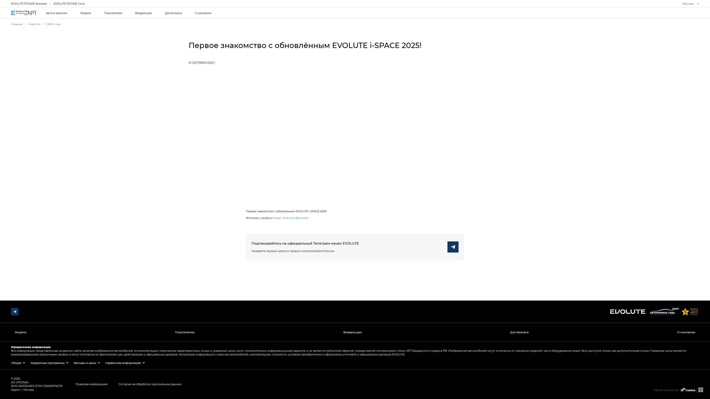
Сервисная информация (123, 363)
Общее (16, 363)
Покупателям (113, 13)
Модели (85, 13)
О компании (203, 13)
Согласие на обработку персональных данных (150, 384)
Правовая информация (91, 384)
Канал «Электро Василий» (291, 218)
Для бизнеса (173, 13)
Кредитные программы (48, 363)
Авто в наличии (56, 13)
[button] (690, 4)
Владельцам (143, 13)
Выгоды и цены (85, 363)
